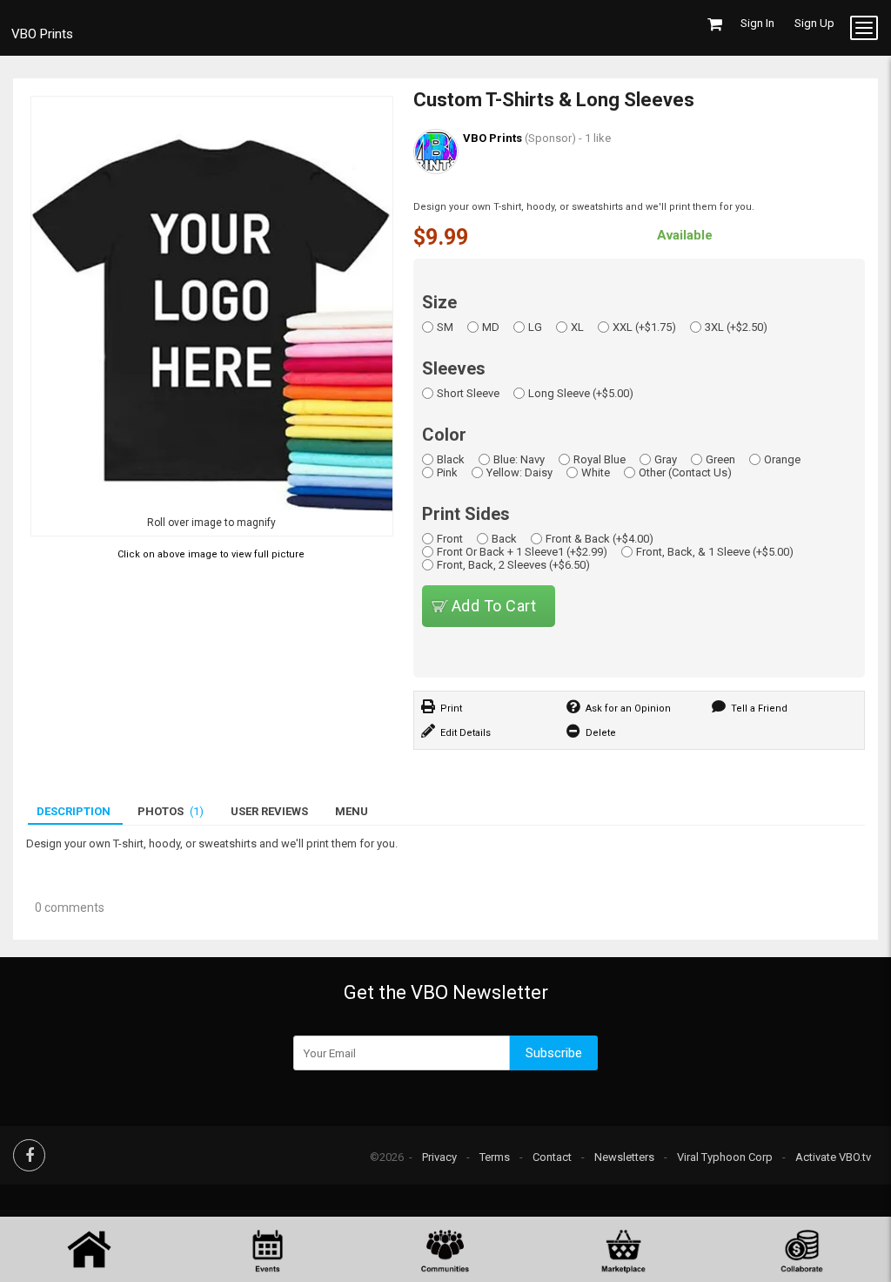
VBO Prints (42, 30)
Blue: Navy (519, 459)
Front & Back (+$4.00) (599, 538)
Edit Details (465, 733)
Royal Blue (599, 459)
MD (490, 327)
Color (444, 435)
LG (535, 327)
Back (504, 538)
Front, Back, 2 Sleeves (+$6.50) (513, 564)
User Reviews (269, 811)
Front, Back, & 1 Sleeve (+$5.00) (715, 551)
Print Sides (466, 514)
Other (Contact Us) (685, 472)
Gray (665, 459)
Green (720, 459)
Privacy (439, 1157)
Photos (170, 811)
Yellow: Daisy (519, 472)
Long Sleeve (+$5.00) (580, 393)
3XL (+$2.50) (736, 327)
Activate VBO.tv (833, 1157)
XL (577, 327)
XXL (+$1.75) (644, 327)
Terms (494, 1157)
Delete (601, 733)
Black (451, 459)
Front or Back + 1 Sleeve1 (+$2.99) (522, 551)
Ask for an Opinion (628, 708)
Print (451, 708)
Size (439, 303)
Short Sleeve (468, 393)
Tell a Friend (759, 708)
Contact (552, 1157)
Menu (351, 811)
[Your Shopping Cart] (714, 24)
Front (450, 538)
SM (445, 327)
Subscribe (554, 1053)
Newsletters (624, 1157)
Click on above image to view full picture (211, 554)
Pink (447, 472)
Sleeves (454, 369)
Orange (782, 459)
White (595, 472)
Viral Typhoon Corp (725, 1157)
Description (74, 811)
